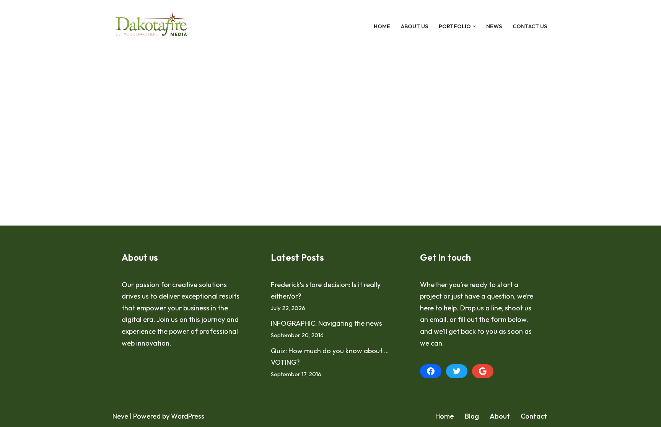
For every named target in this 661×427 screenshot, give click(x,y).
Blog (472, 416)
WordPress (187, 416)
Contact (534, 416)
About (500, 416)
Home (382, 26)
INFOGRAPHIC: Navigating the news (326, 323)
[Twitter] (456, 371)
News (494, 26)
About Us (414, 26)
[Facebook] (430, 371)
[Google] (482, 371)
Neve (120, 416)
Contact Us (530, 26)
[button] (474, 26)
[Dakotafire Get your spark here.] (151, 26)
